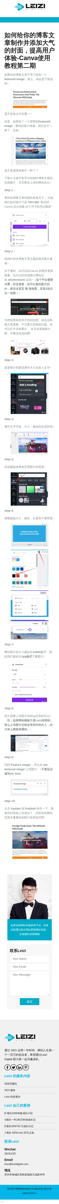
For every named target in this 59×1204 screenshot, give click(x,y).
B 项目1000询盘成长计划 (18, 1113)
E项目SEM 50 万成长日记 (18, 1126)
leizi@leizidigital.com (16, 1164)
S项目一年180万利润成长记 (20, 1119)
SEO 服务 (9, 1090)
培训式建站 (10, 1083)
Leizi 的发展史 (12, 1096)
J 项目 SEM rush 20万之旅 (19, 1132)
